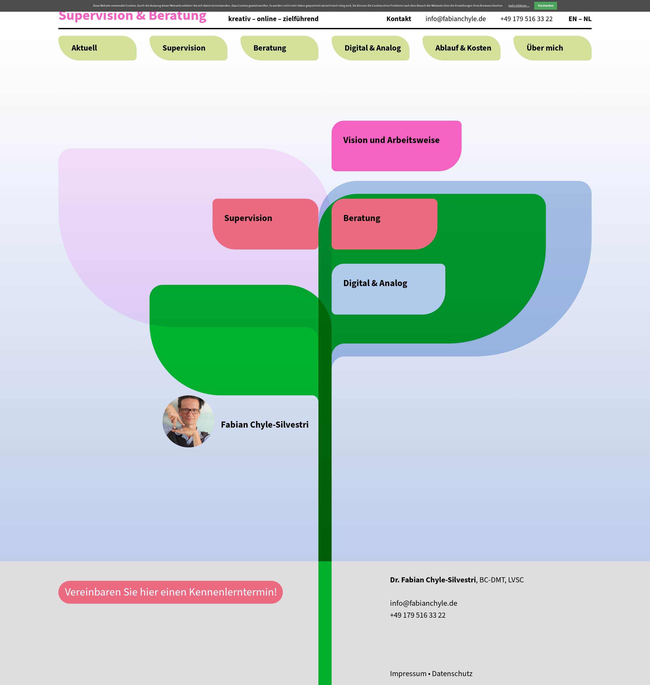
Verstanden (546, 6)
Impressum (408, 673)
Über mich (545, 48)
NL (587, 19)
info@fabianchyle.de (456, 19)
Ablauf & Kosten (463, 48)
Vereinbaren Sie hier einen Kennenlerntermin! (171, 592)
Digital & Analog (373, 48)
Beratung (269, 48)
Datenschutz (452, 673)
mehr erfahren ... (519, 6)
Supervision (183, 48)
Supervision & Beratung (132, 15)
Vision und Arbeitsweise (391, 140)
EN (572, 19)
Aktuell (84, 48)
